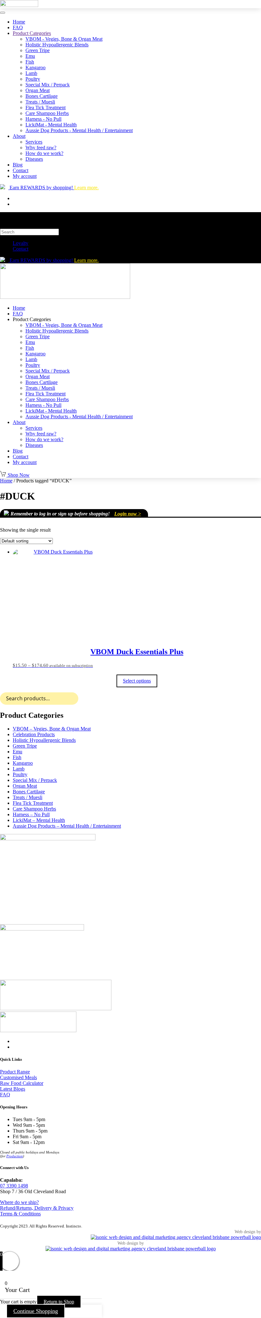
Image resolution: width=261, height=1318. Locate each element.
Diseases (34, 159)
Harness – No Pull (31, 814)
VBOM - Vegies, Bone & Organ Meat (63, 39)
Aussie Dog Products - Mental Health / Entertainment (79, 130)
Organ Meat (37, 90)
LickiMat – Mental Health (39, 820)
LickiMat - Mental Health (51, 124)
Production (14, 1156)
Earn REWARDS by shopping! (53, 187)
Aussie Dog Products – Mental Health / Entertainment (67, 826)
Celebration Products (34, 734)
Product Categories (32, 33)
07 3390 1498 (14, 1185)
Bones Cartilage (41, 96)
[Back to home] (19, 5)
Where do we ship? (19, 1202)
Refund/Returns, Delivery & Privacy (37, 1208)
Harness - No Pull (43, 119)
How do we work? (44, 153)
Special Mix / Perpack (47, 84)
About (19, 136)
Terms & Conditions (20, 1213)
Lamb (31, 73)
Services (33, 142)
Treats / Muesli (40, 101)
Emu (30, 56)
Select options (137, 680)
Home (19, 21)
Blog (18, 164)
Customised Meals (18, 1077)
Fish (29, 61)
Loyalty (20, 243)
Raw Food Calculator (21, 1083)
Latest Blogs (12, 1089)
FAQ (18, 27)
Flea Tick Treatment (45, 107)
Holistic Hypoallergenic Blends (56, 44)
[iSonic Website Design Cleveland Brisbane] (176, 1237)
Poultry (32, 79)
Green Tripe (37, 50)
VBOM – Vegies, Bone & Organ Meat (52, 728)
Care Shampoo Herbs (47, 113)
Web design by (248, 1231)
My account (25, 176)
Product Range (15, 1071)
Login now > (127, 513)
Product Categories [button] (32, 319)
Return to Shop (59, 1301)
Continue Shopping (35, 1311)
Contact (20, 170)
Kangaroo (35, 67)
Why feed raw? (40, 147)
